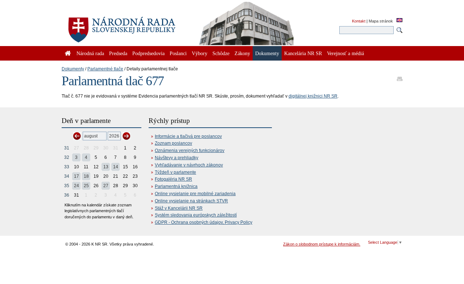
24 (76, 185)
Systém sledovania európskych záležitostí (196, 215)
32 (66, 157)
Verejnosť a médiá (345, 53)
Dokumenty (73, 68)
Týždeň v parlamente (175, 172)
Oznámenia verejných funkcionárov (189, 150)
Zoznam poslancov (173, 143)
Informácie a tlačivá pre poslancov (188, 136)
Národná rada (90, 53)
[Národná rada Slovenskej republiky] (145, 25)
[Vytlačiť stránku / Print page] (399, 76)
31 (66, 148)
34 (66, 176)
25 (86, 185)
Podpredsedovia (148, 53)
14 (115, 166)
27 (105, 185)
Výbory (199, 53)
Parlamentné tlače (105, 68)
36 (66, 195)
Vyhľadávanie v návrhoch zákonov (189, 165)
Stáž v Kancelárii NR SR (179, 208)
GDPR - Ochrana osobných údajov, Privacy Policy (203, 222)
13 (105, 166)
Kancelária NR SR (303, 53)
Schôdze (220, 53)
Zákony (242, 53)
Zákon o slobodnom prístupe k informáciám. (321, 244)
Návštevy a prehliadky (176, 157)
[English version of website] (399, 20)
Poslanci (178, 53)
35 (66, 185)
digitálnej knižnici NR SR (313, 96)
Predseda (118, 53)
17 (76, 176)
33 (66, 166)
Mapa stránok (381, 21)
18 (86, 176)
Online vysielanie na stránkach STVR (191, 200)
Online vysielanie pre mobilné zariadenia (195, 193)
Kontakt (358, 21)
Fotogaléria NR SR (173, 179)
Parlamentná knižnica (176, 186)
